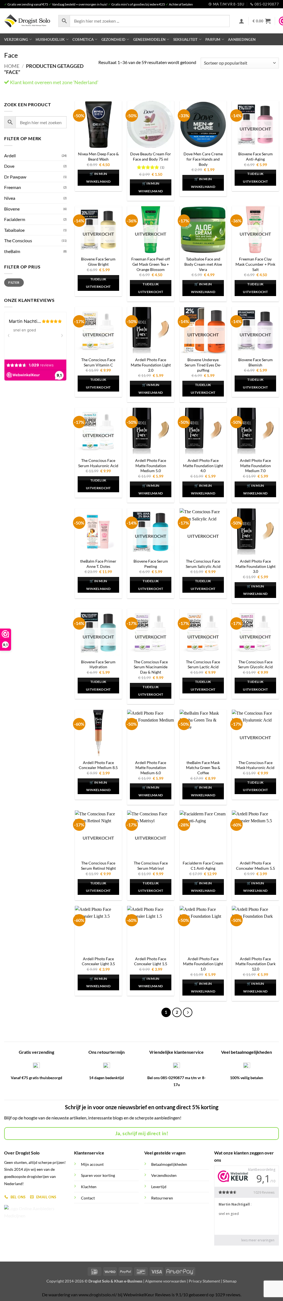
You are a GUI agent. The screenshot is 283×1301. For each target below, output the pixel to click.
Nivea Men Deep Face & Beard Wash (98, 156)
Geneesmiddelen (149, 39)
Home (11, 66)
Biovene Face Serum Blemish (255, 362)
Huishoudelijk (50, 39)
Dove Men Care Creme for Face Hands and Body (203, 158)
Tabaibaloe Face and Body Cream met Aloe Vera (203, 264)
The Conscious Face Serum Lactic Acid (203, 664)
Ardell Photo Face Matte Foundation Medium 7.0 (255, 465)
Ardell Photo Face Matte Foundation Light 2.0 (151, 364)
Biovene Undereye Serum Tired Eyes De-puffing (203, 364)
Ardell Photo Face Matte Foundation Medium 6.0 (150, 767)
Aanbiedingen (242, 39)
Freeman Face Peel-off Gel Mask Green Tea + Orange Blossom (150, 264)
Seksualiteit (185, 39)
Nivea (9, 198)
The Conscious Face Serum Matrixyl (151, 866)
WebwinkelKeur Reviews (147, 1294)
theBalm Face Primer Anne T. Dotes (98, 564)
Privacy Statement (204, 1281)
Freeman (12, 187)
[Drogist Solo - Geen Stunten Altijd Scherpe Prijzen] (27, 20)
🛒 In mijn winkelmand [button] (98, 177)
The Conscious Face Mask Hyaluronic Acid (255, 765)
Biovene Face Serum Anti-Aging (255, 156)
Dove (9, 166)
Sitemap (230, 1281)
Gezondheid (113, 39)
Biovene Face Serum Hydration (98, 664)
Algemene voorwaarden (165, 1281)
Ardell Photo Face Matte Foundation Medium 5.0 (150, 465)
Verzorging (16, 39)
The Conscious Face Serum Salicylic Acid (203, 564)
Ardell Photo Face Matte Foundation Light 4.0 (203, 465)
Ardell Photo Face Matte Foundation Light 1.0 (203, 963)
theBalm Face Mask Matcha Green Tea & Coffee (203, 767)
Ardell (10, 155)
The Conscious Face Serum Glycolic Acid (255, 664)
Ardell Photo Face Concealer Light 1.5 (150, 961)
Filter (13, 282)
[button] (241, 21)
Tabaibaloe (14, 230)
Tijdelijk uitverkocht (255, 177)
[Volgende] (187, 1012)
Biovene (12, 208)
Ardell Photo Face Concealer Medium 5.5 (255, 866)
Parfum (213, 39)
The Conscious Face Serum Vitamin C (98, 362)
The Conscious (18, 240)
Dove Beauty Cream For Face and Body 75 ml (150, 156)
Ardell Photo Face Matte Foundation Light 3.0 (255, 566)
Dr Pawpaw (15, 176)
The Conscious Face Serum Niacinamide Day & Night (151, 666)
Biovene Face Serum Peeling (150, 564)
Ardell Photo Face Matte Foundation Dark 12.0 (255, 963)
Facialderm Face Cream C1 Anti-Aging (203, 866)
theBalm (12, 251)
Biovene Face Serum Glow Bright (98, 262)
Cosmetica (83, 39)
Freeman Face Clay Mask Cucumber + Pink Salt (255, 264)
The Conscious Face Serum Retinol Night (98, 866)
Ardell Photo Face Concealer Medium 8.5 (98, 765)
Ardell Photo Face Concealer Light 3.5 (98, 961)
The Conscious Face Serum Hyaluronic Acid (98, 463)
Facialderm (14, 219)
